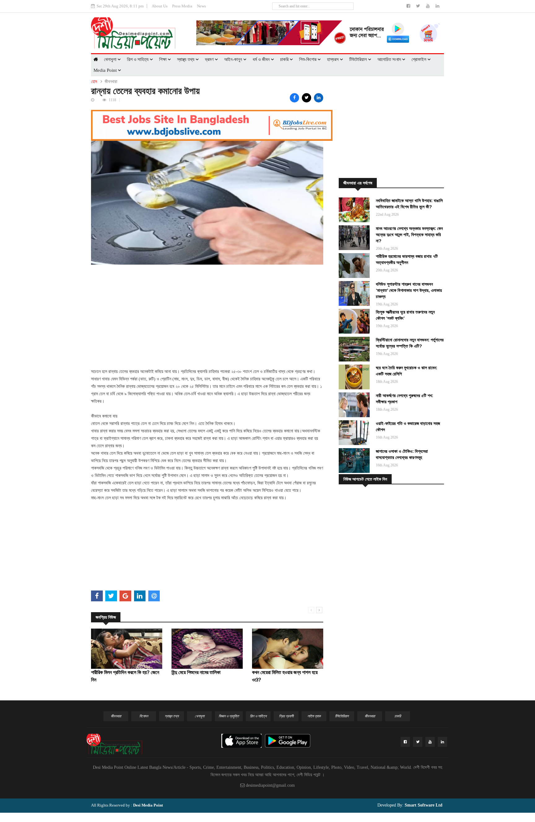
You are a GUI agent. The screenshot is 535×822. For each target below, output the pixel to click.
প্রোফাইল (419, 59)
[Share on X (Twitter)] (306, 97)
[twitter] (418, 6)
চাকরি (285, 59)
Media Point (106, 70)
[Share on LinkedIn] (318, 97)
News (201, 6)
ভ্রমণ (210, 59)
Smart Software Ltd (422, 805)
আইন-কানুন (233, 59)
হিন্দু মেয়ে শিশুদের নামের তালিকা (196, 672)
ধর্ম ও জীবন (262, 59)
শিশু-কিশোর (308, 59)
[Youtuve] (428, 6)
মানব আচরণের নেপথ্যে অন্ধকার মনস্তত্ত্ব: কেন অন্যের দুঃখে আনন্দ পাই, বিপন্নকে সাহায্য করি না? (409, 234)
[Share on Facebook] (294, 97)
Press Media (182, 6)
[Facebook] (409, 6)
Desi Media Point (148, 805)
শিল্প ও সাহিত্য (138, 59)
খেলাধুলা (111, 59)
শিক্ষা (163, 59)
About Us (159, 6)
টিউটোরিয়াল (358, 59)
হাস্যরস (333, 59)
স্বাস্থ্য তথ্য (186, 59)
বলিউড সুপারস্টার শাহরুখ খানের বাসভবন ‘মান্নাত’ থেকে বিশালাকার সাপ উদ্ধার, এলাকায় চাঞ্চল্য (409, 290)
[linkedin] (437, 6)
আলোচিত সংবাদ (389, 59)
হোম (94, 81)
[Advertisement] (207, 308)
